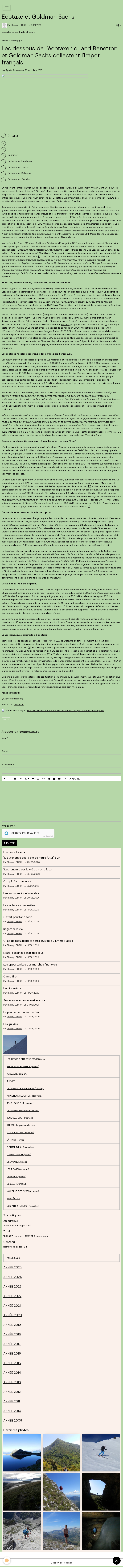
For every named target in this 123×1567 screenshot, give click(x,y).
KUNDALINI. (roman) (17, 1073)
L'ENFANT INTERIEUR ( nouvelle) (23, 1205)
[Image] (54, 778)
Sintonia (65, 324)
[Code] (64, 778)
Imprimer (12, 154)
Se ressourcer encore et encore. (24, 1000)
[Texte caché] (49, 778)
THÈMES (11, 1081)
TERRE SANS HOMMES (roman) (23, 1066)
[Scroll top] (117, 1561)
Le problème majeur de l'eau (22, 1012)
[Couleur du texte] (26, 778)
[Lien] (43, 778)
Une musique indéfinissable (21, 893)
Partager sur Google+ (19, 179)
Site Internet (8, 764)
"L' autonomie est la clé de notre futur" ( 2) (31, 857)
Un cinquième (12, 988)
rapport (15, 237)
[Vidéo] (59, 778)
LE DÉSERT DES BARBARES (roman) (25, 1088)
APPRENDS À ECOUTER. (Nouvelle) (24, 1095)
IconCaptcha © (48, 836)
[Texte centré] (38, 778)
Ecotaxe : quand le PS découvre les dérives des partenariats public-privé (65, 710)
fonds (67, 327)
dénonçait (63, 243)
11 (71, 670)
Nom (4, 738)
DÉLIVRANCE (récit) (17, 1161)
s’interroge (114, 399)
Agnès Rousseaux (15, 70)
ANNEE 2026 (13, 1257)
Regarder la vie (13, 929)
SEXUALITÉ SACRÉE (17, 1183)
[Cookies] (6, 1560)
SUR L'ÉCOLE (13, 1198)
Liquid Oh (19, 704)
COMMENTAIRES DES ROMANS (23, 1110)
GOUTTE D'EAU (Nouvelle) (20, 1147)
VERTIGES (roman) (16, 1176)
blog (6, 719)
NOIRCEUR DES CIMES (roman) (23, 1191)
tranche (32, 305)
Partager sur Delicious (19, 173)
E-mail (5, 751)
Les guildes (10, 1024)
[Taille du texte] (20, 778)
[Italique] (9, 778)
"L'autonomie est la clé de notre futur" (28, 869)
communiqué (72, 654)
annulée (43, 545)
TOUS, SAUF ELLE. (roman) (20, 1103)
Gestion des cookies (61, 1562)
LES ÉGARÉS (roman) (18, 1169)
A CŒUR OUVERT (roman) (20, 1132)
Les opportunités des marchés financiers (30, 964)
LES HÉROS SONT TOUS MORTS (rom (26, 1059)
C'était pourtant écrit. (17, 917)
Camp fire (9, 976)
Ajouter (9, 843)
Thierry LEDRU (18, 25)
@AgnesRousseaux (12, 698)
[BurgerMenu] (7, 8)
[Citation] (33, 778)
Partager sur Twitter (18, 167)
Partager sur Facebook (20, 161)
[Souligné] (15, 778)
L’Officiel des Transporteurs (16, 596)
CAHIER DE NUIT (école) (19, 1154)
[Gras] (4, 778)
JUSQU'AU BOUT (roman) (20, 1117)
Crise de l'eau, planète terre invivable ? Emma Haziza (38, 941)
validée (83, 545)
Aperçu (75, 778)
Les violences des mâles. (19, 905)
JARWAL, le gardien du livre (21, 1125)
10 (70, 660)
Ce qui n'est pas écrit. (17, 881)
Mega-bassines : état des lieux (23, 952)
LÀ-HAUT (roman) (16, 1139)
